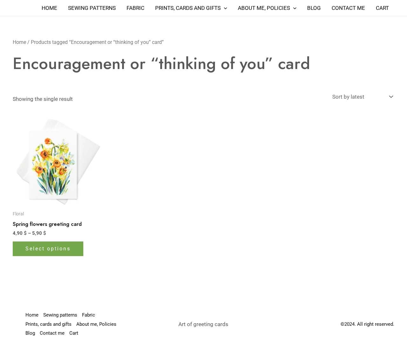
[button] (224, 8)
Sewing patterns (92, 8)
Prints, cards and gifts (188, 8)
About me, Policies (264, 8)
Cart (382, 8)
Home (49, 8)
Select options (48, 249)
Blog (314, 8)
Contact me (348, 8)
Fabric (135, 8)
